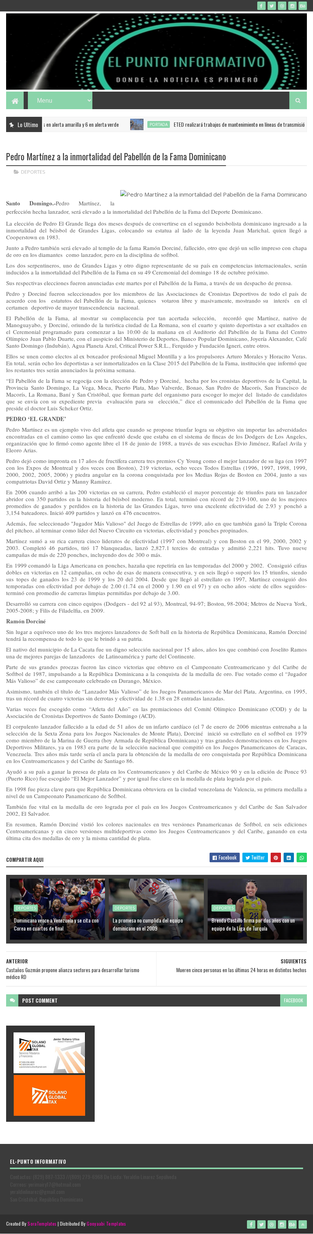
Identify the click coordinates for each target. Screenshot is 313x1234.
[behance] (302, 6)
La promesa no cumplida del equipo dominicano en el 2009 (148, 924)
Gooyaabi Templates (106, 1223)
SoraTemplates (41, 1223)
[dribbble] (282, 6)
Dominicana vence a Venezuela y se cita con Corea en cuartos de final (56, 924)
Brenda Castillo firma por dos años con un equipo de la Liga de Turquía (253, 924)
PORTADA (135, 124)
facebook (293, 1000)
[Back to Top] (302, 1224)
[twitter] (272, 6)
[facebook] (261, 6)
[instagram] (292, 6)
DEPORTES (33, 171)
